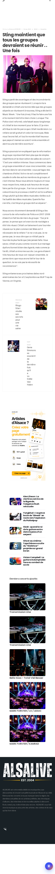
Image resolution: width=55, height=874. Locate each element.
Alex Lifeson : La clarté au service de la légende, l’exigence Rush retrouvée (33, 501)
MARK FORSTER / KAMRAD (24, 743)
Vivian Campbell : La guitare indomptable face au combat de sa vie (34, 561)
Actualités (43, 29)
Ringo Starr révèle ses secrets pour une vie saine (19, 314)
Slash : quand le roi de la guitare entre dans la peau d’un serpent (32, 530)
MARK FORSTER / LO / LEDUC (25, 710)
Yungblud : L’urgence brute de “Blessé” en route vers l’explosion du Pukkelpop (34, 516)
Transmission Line (20, 612)
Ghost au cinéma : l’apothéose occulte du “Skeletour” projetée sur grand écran (33, 545)
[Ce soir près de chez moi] (49, 866)
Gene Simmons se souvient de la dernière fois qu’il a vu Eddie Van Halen (31, 363)
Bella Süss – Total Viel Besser (26, 677)
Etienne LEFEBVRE (15, 29)
